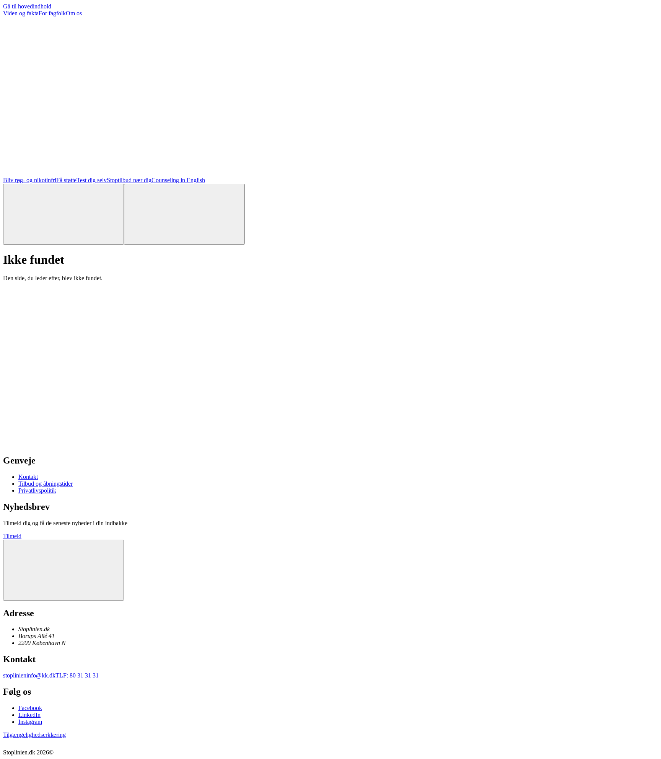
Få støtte (66, 180)
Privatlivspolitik (37, 490)
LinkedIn (29, 715)
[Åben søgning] (63, 214)
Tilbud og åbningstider (45, 483)
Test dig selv (92, 180)
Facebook (30, 708)
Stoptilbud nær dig (129, 180)
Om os (74, 13)
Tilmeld (12, 536)
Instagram (30, 721)
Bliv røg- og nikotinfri (29, 180)
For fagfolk (52, 13)
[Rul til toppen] (63, 570)
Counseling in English (178, 180)
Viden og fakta (21, 13)
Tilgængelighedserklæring (34, 734)
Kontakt (28, 476)
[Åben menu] (184, 214)
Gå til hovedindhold (27, 6)
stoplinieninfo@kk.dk (29, 675)
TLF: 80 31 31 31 (77, 675)
